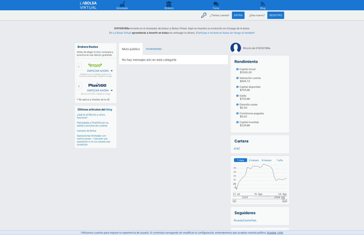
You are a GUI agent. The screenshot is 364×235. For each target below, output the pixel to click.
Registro (275, 15)
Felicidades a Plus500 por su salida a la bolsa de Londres (92, 124)
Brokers (169, 8)
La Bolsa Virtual (122, 32)
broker (97, 51)
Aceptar (271, 232)
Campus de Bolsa (86, 130)
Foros (216, 8)
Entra (238, 15)
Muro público (131, 49)
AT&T (237, 148)
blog (109, 109)
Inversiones (154, 48)
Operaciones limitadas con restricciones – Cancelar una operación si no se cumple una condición (93, 140)
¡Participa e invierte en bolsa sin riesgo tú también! (225, 32)
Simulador (122, 8)
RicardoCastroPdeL (245, 220)
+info (280, 232)
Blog (262, 8)
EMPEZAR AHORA (98, 70)
